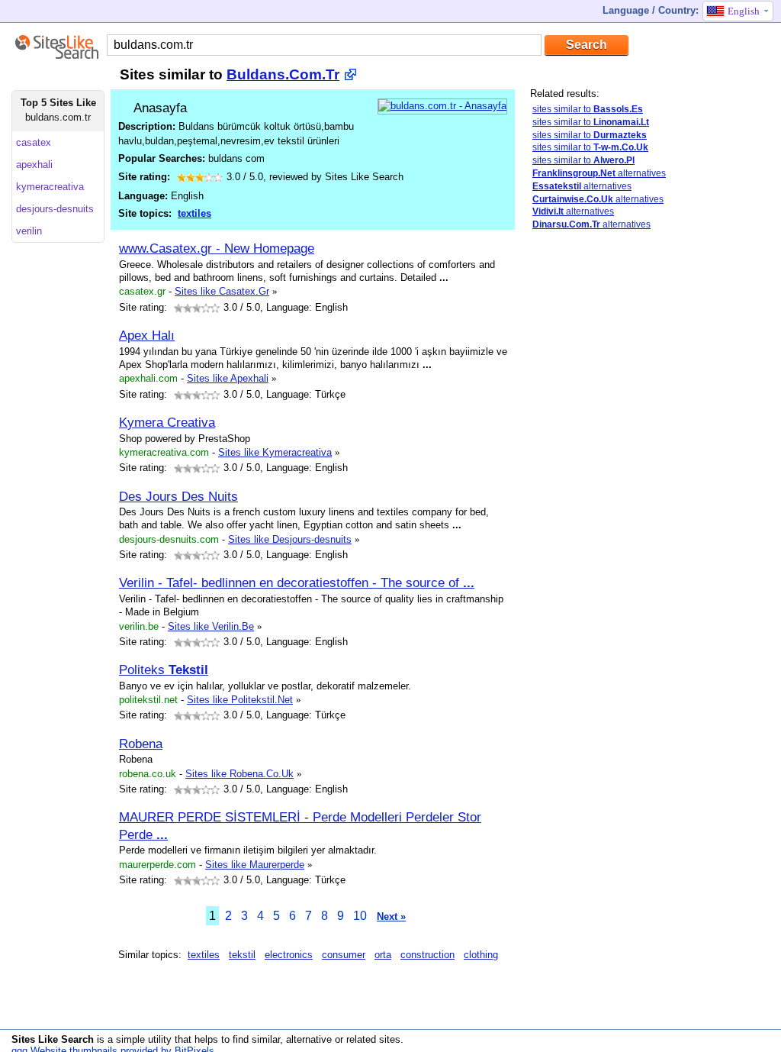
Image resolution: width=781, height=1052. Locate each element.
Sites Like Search (52, 1039)
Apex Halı (147, 335)
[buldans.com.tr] (442, 105)
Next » (391, 916)
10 (360, 915)
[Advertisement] (591, 483)
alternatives (599, 173)
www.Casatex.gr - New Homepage (216, 248)
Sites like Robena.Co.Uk (239, 773)
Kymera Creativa (167, 422)
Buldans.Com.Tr (283, 74)
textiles (194, 213)
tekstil (242, 954)
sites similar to (587, 109)
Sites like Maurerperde (254, 864)
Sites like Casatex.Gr (222, 291)
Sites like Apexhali (227, 378)
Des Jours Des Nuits (178, 496)
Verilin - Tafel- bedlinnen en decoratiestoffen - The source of (296, 582)
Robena (140, 743)
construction (427, 954)
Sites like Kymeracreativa (275, 452)
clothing (481, 954)
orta (382, 954)
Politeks (163, 669)
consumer (343, 954)
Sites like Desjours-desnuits (290, 539)
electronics (289, 954)
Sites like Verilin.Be (211, 626)
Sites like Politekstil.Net (240, 699)
